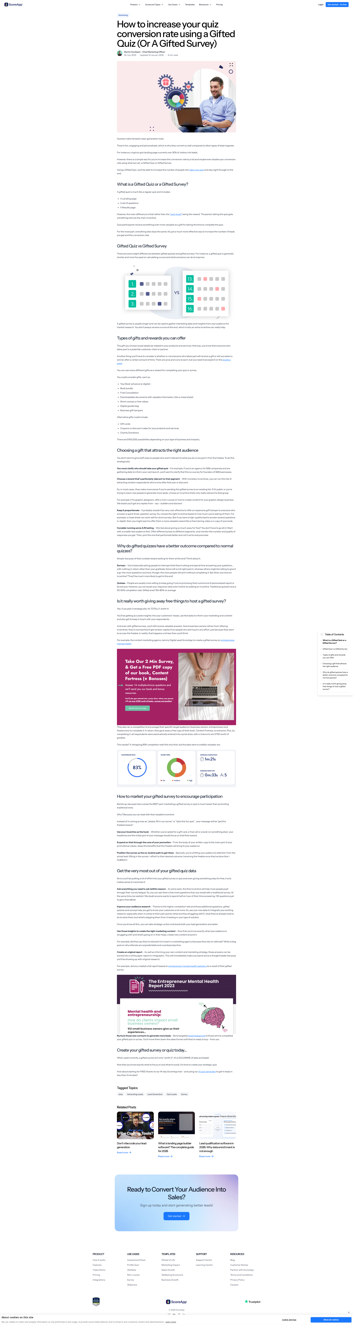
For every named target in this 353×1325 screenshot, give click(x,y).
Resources (203, 4)
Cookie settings (289, 1320)
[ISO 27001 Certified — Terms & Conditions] (96, 1301)
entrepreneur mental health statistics (187, 966)
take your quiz (197, 169)
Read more (122, 1152)
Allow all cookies (331, 1320)
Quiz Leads (172, 1094)
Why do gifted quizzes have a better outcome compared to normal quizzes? (335, 675)
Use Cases (172, 4)
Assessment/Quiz (136, 1260)
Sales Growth (168, 1269)
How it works (99, 1260)
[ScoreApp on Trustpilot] (252, 1301)
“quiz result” (176, 214)
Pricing (219, 4)
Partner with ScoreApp (242, 1269)
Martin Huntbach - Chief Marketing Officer (144, 52)
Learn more (170, 1322)
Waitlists (131, 1269)
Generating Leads (135, 1094)
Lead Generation (155, 1094)
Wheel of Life (168, 1260)
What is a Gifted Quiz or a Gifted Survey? (334, 641)
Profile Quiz (133, 1265)
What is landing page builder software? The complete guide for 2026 (176, 1147)
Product (133, 4)
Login (320, 4)
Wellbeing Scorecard (172, 1274)
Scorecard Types (152, 4)
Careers (234, 1284)
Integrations (99, 1279)
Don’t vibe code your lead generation (131, 1145)
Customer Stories (239, 1265)
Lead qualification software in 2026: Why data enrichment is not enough (217, 1147)
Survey (184, 1094)
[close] (348, 1312)
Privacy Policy (237, 1279)
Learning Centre (204, 1265)
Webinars (132, 1284)
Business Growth (170, 1279)
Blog (232, 1260)
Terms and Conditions (241, 1274)
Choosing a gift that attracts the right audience (335, 665)
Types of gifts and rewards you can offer (334, 656)
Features (97, 1265)
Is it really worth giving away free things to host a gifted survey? (335, 686)
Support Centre (204, 1260)
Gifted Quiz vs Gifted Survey (335, 649)
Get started (174, 1216)
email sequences (196, 1035)
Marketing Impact (170, 1265)
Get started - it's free (337, 4)
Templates (190, 4)
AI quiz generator (207, 1071)
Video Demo (99, 1269)
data (121, 1094)
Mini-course (133, 1274)
